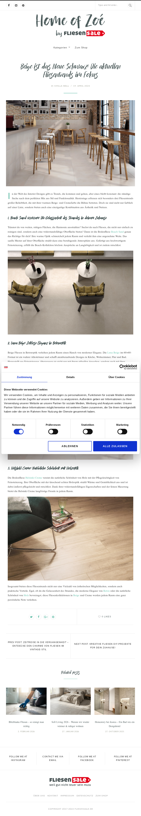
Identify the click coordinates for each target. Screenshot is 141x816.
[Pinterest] (23, 5)
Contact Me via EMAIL (52, 758)
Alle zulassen (115, 446)
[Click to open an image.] (70, 143)
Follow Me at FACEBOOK (87, 758)
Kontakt (52, 796)
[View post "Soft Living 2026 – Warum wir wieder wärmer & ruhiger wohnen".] (70, 701)
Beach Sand (117, 231)
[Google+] (46, 617)
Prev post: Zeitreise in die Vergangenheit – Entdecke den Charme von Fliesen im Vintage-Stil (38, 646)
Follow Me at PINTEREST (123, 758)
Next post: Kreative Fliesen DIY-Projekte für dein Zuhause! (102, 646)
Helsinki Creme (33, 477)
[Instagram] (16, 5)
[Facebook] (9, 5)
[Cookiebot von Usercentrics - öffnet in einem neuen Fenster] (122, 367)
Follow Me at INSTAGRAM (18, 758)
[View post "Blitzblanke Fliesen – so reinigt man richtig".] (26, 701)
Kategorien (60, 47)
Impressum (67, 796)
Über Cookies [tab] (117, 377)
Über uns (39, 796)
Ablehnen (70, 446)
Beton (106, 590)
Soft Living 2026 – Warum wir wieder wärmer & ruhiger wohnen (70, 724)
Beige (76, 595)
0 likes (106, 616)
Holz (26, 595)
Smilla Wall (60, 86)
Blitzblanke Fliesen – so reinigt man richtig (26, 724)
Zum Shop (81, 47)
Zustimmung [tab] (24, 377)
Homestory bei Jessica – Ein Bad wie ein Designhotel (114, 724)
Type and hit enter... (108, 5)
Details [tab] (70, 377)
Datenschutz (85, 796)
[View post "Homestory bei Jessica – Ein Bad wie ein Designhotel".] (114, 701)
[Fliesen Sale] (70, 25)
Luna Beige (113, 352)
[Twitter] (31, 617)
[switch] (53, 431)
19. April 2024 (81, 86)
